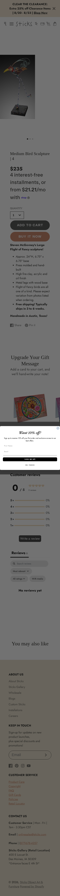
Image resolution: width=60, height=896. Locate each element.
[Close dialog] (58, 428)
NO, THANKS (30, 465)
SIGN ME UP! (30, 459)
